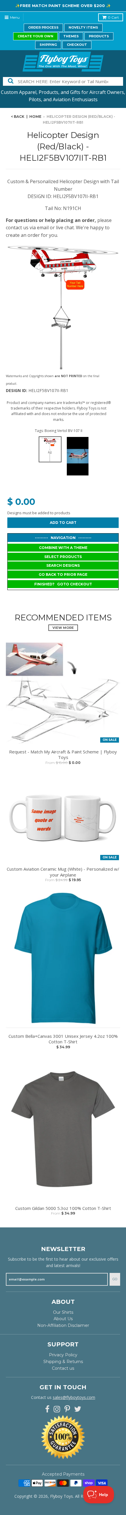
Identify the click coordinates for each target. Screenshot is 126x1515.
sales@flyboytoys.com (74, 1397)
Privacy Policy (63, 1354)
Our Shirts (63, 1312)
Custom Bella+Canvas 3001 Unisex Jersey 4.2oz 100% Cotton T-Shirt (63, 1039)
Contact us (63, 1368)
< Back (17, 116)
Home (35, 116)
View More (63, 628)
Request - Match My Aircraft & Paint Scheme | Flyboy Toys (63, 754)
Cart (113, 17)
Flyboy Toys (61, 1496)
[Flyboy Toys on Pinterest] (67, 1409)
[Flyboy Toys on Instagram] (57, 1409)
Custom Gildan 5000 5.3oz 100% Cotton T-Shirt (63, 1208)
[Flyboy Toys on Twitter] (77, 1409)
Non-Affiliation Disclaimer (63, 1325)
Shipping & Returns (63, 1361)
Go (115, 1279)
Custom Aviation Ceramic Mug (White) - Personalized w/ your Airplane (63, 872)
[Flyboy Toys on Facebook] (47, 1409)
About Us (63, 1318)
